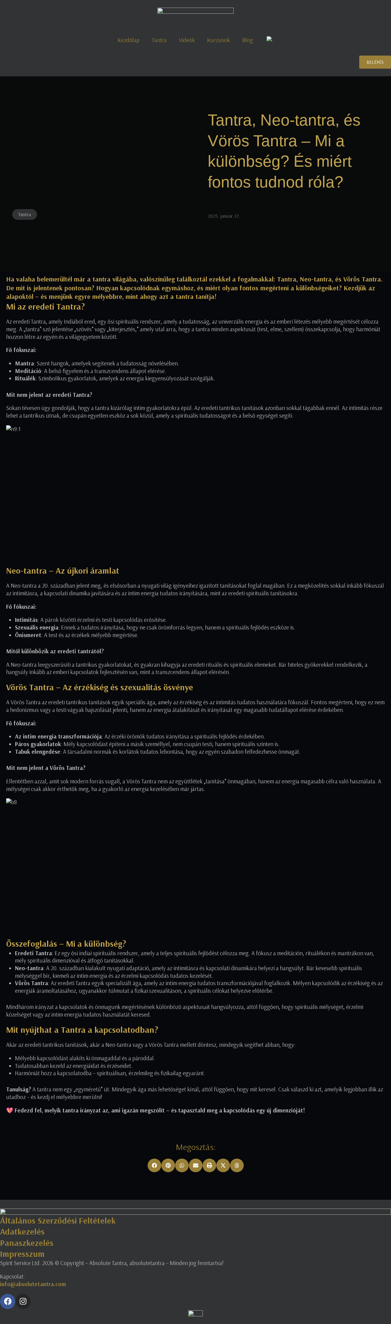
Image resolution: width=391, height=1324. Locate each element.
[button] (154, 1165)
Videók (187, 40)
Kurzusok (218, 40)
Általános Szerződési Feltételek (57, 1220)
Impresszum (22, 1253)
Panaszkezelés (26, 1242)
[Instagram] (23, 1301)
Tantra (159, 40)
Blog (247, 40)
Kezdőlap (129, 40)
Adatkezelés (22, 1231)
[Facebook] (7, 1301)
